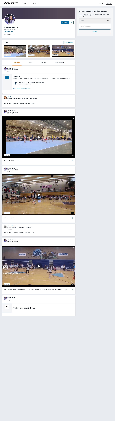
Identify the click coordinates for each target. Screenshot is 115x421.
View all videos (69, 42)
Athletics (43, 63)
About (30, 63)
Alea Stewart (10, 97)
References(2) (59, 63)
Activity (34, 3)
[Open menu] (72, 160)
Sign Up (95, 31)
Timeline (17, 63)
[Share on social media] (71, 22)
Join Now (64, 22)
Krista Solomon (11, 226)
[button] (72, 160)
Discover (24, 3)
